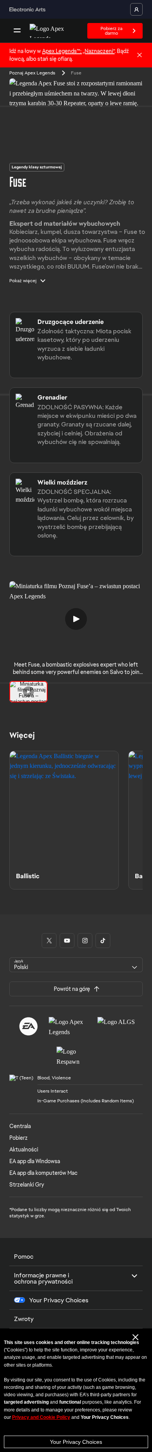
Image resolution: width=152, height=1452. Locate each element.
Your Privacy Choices (76, 1442)
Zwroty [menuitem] (24, 1319)
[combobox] (76, 964)
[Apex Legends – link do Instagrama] (85, 940)
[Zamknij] (139, 55)
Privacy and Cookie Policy (41, 1417)
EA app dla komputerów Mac (43, 1172)
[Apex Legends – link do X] (49, 940)
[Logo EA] (28, 1026)
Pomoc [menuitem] (24, 1256)
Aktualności (23, 1149)
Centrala (20, 1126)
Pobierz (18, 1137)
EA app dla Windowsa (34, 1161)
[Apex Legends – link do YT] (67, 940)
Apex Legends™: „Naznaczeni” (78, 51)
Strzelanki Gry (26, 1184)
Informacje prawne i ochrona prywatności (43, 1278)
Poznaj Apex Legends (32, 73)
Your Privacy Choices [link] (58, 1300)
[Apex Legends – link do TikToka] (102, 940)
